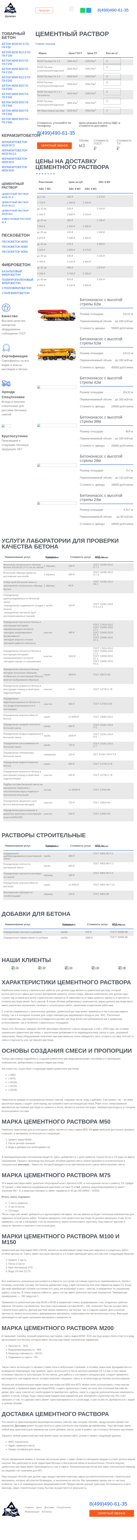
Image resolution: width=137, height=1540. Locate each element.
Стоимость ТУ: (124, 142)
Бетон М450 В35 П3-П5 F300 (15, 104)
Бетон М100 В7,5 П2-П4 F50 (16, 46)
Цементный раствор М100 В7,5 (15, 196)
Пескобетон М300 (15, 246)
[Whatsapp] (82, 10)
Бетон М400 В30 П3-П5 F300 (15, 96)
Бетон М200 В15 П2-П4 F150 (15, 62)
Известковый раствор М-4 (16, 221)
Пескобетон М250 (15, 241)
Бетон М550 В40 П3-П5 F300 (15, 112)
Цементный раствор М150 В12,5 (15, 204)
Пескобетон (16, 235)
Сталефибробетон (16, 293)
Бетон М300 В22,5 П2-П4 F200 (16, 79)
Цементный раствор (13, 185)
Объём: (84, 140)
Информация (32, 1511)
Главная (29, 1507)
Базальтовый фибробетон (12, 273)
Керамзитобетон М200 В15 (14, 160)
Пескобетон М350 (15, 251)
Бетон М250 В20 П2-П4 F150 (15, 71)
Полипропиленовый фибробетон (17, 281)
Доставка (49, 1507)
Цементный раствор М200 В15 (15, 212)
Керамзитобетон (21, 135)
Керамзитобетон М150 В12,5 (14, 152)
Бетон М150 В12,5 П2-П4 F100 (16, 54)
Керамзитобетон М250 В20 (14, 169)
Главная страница (45, 43)
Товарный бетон (13, 35)
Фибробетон (16, 265)
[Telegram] (88, 10)
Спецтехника (64, 1507)
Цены (39, 1507)
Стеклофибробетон (16, 288)
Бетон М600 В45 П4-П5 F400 (15, 121)
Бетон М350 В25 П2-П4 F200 (15, 87)
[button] (10, 16)
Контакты (47, 1511)
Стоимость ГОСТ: (101, 142)
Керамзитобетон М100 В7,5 (14, 144)
